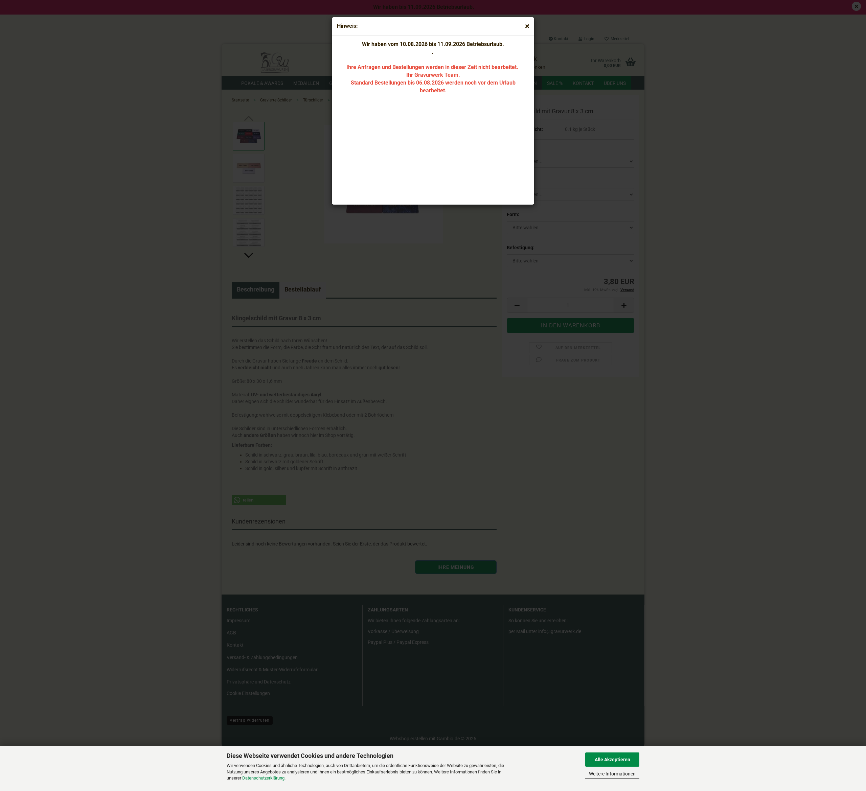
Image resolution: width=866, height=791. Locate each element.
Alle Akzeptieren (612, 759)
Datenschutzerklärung (263, 778)
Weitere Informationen (612, 773)
